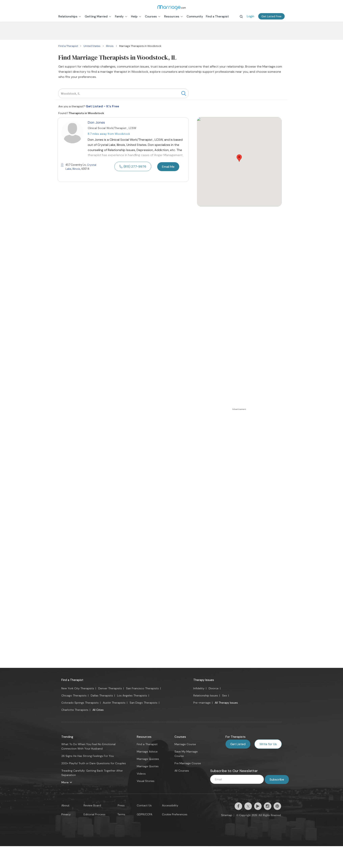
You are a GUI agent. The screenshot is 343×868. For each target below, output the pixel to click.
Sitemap (226, 815)
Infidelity (198, 688)
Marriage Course (185, 744)
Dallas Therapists (102, 695)
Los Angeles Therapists (132, 695)
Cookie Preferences (174, 814)
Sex (224, 695)
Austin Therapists (114, 702)
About (65, 805)
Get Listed (238, 744)
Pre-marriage (202, 702)
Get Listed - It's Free (102, 106)
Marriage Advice (147, 751)
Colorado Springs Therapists (80, 702)
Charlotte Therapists (74, 710)
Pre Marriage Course (187, 763)
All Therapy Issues (226, 702)
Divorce (214, 688)
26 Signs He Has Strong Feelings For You (87, 756)
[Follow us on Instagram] (267, 806)
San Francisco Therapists (142, 688)
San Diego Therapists (143, 702)
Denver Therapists (110, 688)
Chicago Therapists (74, 695)
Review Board (92, 805)
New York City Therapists (77, 688)
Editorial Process (94, 814)
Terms (121, 814)
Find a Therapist (72, 680)
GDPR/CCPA (144, 814)
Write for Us (268, 744)
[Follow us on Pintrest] (277, 806)
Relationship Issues (205, 695)
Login (250, 16)
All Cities (98, 710)
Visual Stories (145, 781)
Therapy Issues (203, 680)
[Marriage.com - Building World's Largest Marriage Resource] (171, 7)
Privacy (66, 814)
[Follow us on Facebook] (238, 806)
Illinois (76, 169)
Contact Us (144, 805)
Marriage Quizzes (148, 759)
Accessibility (170, 805)
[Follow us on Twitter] (248, 806)
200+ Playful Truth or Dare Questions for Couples (93, 763)
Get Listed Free (271, 16)
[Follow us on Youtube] (258, 806)
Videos (141, 773)
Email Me (168, 167)
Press (121, 805)
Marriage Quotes (148, 766)
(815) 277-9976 (134, 166)
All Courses (181, 770)
